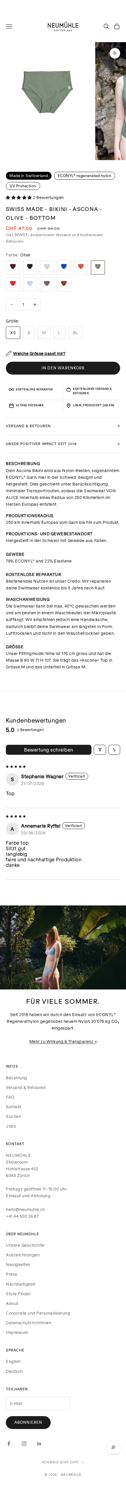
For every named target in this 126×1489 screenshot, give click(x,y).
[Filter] (100, 750)
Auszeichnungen (23, 1254)
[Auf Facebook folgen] (9, 1444)
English (13, 1361)
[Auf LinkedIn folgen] (39, 1444)
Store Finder (18, 1293)
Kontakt (13, 1106)
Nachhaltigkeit (20, 1284)
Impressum (17, 1332)
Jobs (11, 1125)
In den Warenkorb (63, 368)
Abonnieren (28, 1422)
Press (11, 1274)
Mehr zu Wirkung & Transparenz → (63, 1041)
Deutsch (14, 1371)
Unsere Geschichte (25, 1245)
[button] (19, 197)
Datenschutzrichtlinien (28, 1322)
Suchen (13, 1116)
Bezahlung (16, 1077)
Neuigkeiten (18, 1264)
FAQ (10, 1097)
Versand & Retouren (26, 1087)
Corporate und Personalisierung (38, 1312)
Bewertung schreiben (48, 749)
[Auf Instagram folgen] (24, 1444)
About (12, 1303)
